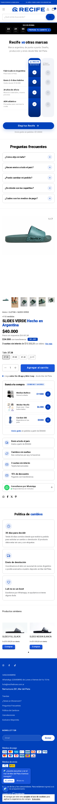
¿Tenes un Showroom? (11, 701)
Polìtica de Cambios (10, 710)
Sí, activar (9, 781)
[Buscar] (50, 17)
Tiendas (5, 696)
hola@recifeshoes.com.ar (13, 684)
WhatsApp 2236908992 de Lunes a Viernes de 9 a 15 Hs (25, 680)
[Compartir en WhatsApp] (3, 496)
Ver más (48, 344)
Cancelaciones (8, 715)
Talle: (7, 352)
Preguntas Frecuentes (11, 706)
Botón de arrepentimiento (14, 789)
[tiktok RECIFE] (15, 665)
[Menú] (3, 9)
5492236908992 (9, 675)
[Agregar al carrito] (48, 394)
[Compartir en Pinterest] (16, 496)
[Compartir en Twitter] (12, 496)
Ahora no (20, 781)
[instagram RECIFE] (3, 665)
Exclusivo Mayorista (10, 720)
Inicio (4, 312)
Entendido (36, 799)
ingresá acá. (49, 787)
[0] (53, 9)
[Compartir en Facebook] (7, 496)
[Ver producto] (48, 420)
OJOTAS (12, 312)
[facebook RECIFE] (9, 665)
